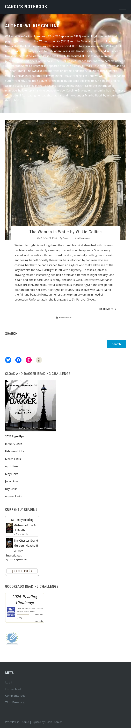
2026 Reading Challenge (24, 599)
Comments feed (15, 696)
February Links (14, 451)
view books (39, 621)
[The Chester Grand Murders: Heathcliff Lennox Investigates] (9, 543)
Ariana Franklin (22, 534)
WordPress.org (15, 702)
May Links (11, 474)
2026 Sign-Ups (14, 436)
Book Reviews (65, 317)
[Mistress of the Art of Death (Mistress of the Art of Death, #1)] (9, 527)
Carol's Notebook (26, 6)
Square (36, 722)
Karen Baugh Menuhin (18, 559)
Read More (106, 309)
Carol (65, 238)
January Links (14, 444)
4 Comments (84, 238)
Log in (9, 682)
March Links (13, 459)
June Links (11, 481)
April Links (12, 466)
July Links (11, 489)
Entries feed (13, 689)
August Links (13, 496)
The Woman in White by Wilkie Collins (65, 231)
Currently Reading (22, 520)
